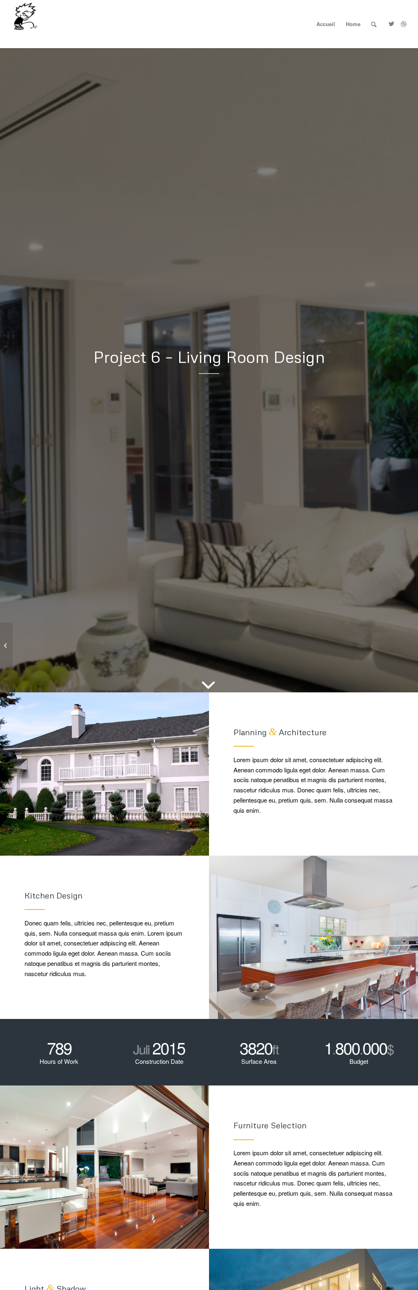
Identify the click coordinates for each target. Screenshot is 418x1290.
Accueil (325, 24)
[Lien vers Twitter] (391, 24)
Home (353, 24)
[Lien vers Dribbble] (404, 24)
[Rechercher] (374, 24)
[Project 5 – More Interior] (6, 645)
